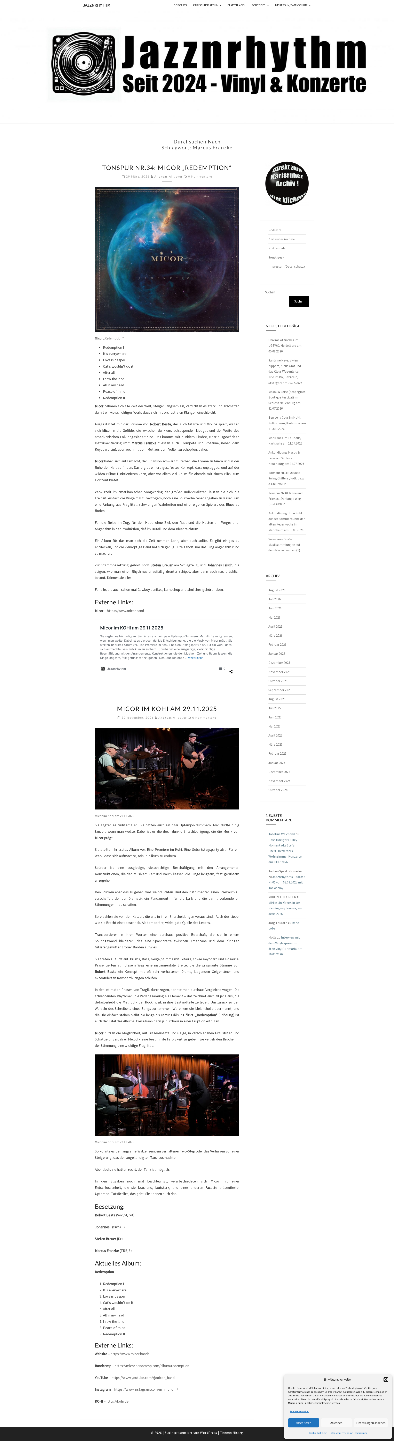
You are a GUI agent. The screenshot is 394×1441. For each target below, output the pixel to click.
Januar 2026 (276, 653)
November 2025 (279, 672)
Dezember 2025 (279, 662)
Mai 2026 (274, 617)
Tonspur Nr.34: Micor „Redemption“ (167, 167)
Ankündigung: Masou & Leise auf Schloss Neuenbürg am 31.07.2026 (286, 457)
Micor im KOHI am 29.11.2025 (167, 708)
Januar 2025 (276, 763)
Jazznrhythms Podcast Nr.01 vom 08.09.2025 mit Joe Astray (286, 882)
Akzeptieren (303, 1423)
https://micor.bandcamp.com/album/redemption (152, 1365)
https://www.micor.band (125, 610)
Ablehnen (336, 1423)
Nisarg (238, 1433)
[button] (386, 1379)
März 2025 (275, 744)
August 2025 (276, 699)
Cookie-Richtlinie (318, 1432)
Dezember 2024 (279, 772)
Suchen (270, 292)
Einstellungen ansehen (371, 1423)
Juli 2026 (274, 599)
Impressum (361, 1432)
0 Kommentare (200, 176)
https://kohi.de (117, 1401)
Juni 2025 (275, 717)
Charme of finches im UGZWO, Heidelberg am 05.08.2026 (284, 345)
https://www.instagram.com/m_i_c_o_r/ (146, 1389)
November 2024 (279, 781)
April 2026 (275, 626)
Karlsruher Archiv (205, 5)
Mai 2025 (274, 726)
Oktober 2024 (277, 790)
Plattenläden (236, 5)
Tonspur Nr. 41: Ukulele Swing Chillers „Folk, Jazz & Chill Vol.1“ (286, 478)
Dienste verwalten (299, 1411)
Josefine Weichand (281, 834)
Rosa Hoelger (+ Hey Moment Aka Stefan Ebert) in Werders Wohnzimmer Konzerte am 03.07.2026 (285, 851)
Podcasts (180, 5)
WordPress (208, 1433)
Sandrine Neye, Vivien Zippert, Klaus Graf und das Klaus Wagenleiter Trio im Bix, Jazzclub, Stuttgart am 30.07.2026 (285, 371)
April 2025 (275, 735)
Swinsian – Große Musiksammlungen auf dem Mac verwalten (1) (284, 544)
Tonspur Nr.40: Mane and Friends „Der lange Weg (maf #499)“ (285, 498)
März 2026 (275, 635)
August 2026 (276, 590)
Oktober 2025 (277, 681)
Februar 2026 (277, 644)
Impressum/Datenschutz (291, 5)
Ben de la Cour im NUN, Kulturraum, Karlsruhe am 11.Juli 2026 (287, 423)
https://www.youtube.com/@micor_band (143, 1377)
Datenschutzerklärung (341, 1432)
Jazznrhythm (96, 5)
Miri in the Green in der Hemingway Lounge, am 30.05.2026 (285, 908)
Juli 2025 (274, 708)
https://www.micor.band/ (130, 1353)
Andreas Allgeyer (168, 176)
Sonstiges (259, 5)
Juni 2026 (275, 608)
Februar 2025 (277, 753)
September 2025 (279, 690)
